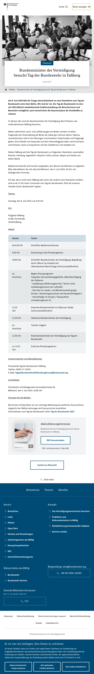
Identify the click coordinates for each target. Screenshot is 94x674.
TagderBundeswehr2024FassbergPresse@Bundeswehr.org (41, 372)
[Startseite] (6, 89)
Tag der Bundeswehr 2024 (62, 411)
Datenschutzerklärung (25, 616)
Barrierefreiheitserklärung (80, 616)
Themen (48, 489)
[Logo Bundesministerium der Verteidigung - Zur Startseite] (15, 6)
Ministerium (33, 489)
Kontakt (39, 623)
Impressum (8, 616)
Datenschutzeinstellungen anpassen (52, 616)
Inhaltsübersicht (52, 623)
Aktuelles (63, 489)
